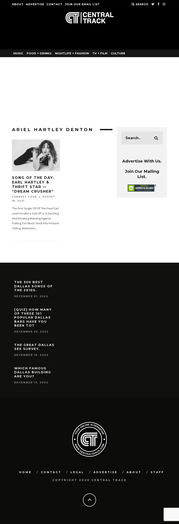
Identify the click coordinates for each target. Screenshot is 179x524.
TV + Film (99, 53)
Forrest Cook (24, 196)
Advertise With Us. (142, 161)
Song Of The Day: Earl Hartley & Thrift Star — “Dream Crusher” (33, 184)
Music (18, 53)
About (18, 4)
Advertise (35, 4)
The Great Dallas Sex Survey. (34, 347)
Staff (157, 472)
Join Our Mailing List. (142, 174)
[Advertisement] (89, 89)
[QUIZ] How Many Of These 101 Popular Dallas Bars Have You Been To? (33, 317)
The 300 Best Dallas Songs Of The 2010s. (33, 286)
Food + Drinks (39, 53)
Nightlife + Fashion (72, 53)
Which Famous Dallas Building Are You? (32, 372)
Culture (118, 53)
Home (25, 472)
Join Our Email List (82, 4)
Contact (54, 4)
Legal (77, 472)
